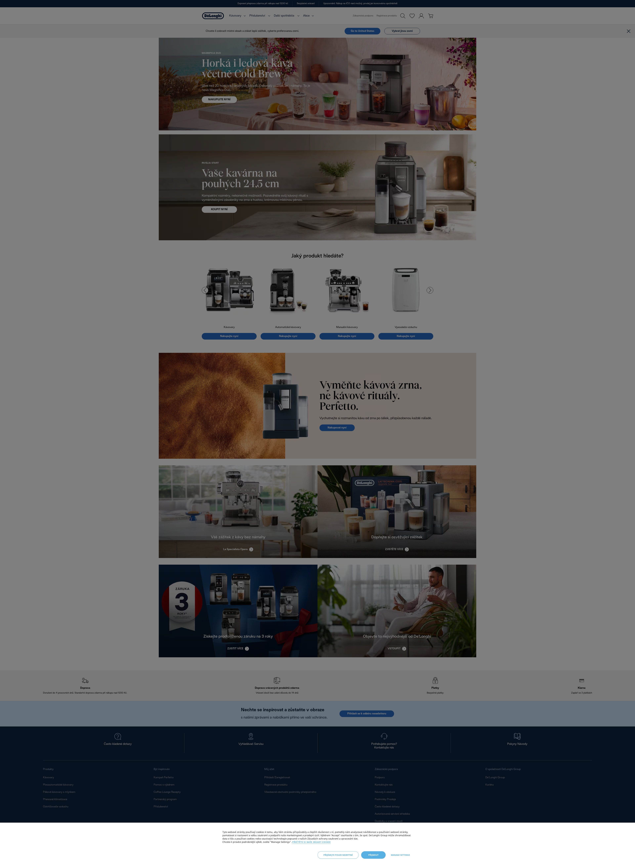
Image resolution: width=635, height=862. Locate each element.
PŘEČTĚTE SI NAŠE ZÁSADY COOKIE (311, 842)
